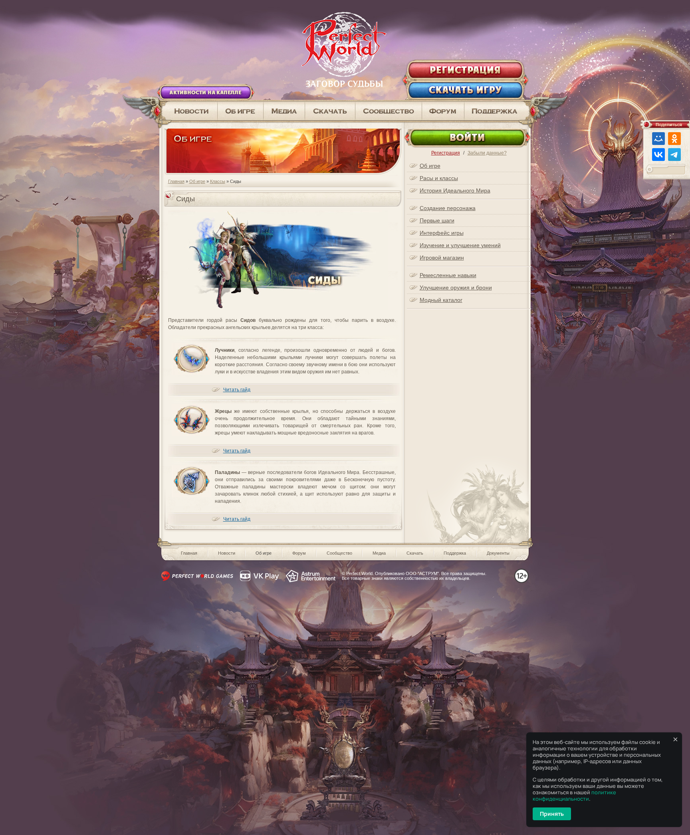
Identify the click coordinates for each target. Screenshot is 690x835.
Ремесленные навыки (448, 275)
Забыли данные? (487, 153)
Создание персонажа (448, 208)
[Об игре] (241, 111)
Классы (217, 181)
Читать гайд (236, 390)
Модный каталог (441, 300)
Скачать (414, 553)
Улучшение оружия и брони (456, 287)
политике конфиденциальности (574, 795)
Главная (176, 181)
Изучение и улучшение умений (460, 245)
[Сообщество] (388, 111)
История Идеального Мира (455, 190)
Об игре (197, 181)
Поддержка (455, 553)
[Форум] (443, 111)
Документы (498, 553)
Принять (552, 813)
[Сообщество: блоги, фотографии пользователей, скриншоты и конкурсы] (284, 111)
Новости (226, 553)
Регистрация (445, 153)
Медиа (379, 553)
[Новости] (188, 111)
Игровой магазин (442, 257)
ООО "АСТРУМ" (422, 573)
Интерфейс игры (442, 233)
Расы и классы (439, 178)
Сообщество (339, 553)
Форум (299, 553)
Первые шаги (437, 220)
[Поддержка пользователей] (497, 111)
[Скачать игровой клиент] (330, 111)
